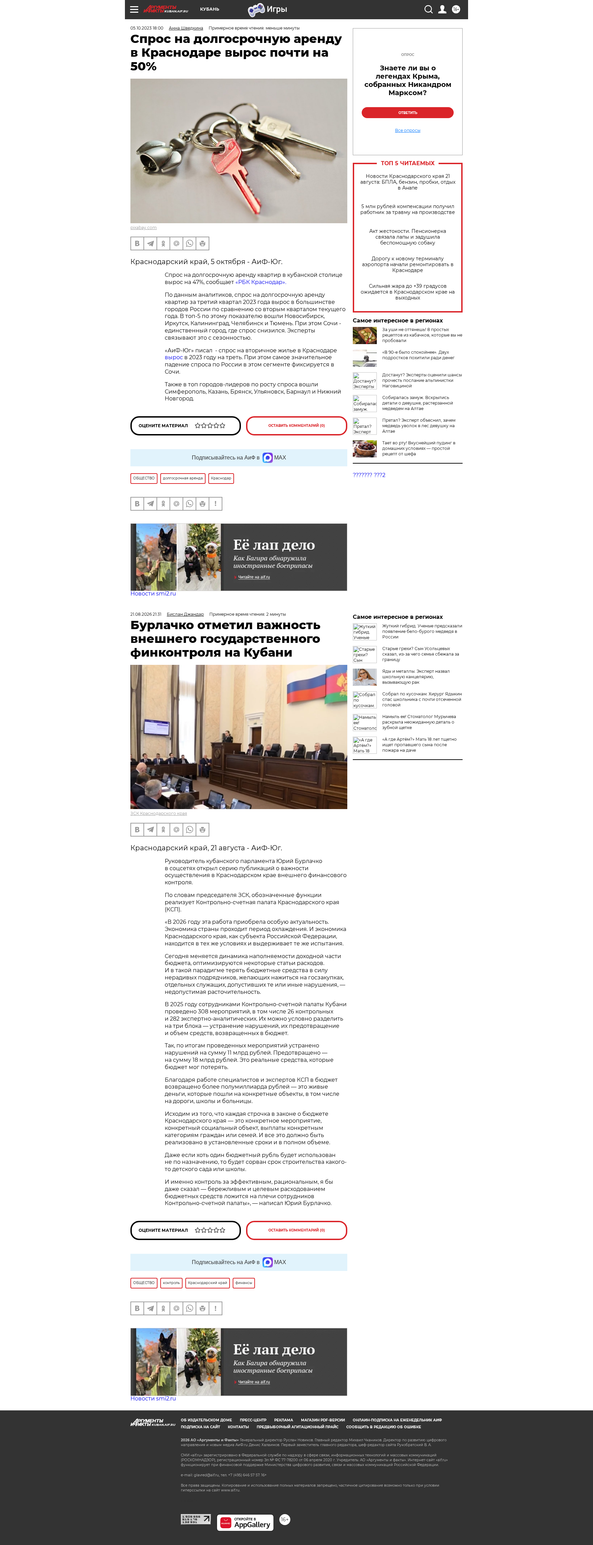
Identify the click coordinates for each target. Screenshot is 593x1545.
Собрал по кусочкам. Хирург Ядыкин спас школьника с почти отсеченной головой (422, 699)
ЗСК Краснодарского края (158, 813)
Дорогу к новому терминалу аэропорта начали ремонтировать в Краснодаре (408, 264)
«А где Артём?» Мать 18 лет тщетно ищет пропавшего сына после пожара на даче (419, 745)
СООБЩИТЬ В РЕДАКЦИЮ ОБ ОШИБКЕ (383, 1427)
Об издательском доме (206, 1420)
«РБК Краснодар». (260, 282)
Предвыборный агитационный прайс (297, 1427)
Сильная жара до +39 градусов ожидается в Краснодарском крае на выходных (408, 292)
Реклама (283, 1420)
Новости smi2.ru (153, 593)
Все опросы (407, 130)
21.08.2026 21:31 (145, 614)
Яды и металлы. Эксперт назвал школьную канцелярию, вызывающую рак (416, 677)
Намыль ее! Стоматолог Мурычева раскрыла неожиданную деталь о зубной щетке (419, 722)
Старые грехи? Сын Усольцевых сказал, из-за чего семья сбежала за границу (420, 654)
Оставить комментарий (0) (296, 425)
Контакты (238, 1427)
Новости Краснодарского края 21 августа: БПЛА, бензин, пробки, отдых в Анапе (407, 182)
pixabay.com (143, 227)
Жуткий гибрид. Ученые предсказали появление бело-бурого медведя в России (422, 631)
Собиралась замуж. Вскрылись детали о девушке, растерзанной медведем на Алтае (417, 403)
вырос (174, 357)
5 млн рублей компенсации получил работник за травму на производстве (407, 209)
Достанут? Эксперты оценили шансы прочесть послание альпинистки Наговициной (422, 380)
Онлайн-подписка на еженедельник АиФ (397, 1420)
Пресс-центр (253, 1420)
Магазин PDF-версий (323, 1420)
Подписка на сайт (200, 1427)
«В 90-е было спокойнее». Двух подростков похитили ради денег (418, 355)
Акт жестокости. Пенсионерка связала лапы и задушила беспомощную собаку (407, 237)
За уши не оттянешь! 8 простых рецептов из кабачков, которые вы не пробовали (422, 335)
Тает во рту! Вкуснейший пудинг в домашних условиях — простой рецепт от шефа (418, 448)
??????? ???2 (369, 475)
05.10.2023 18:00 (146, 28)
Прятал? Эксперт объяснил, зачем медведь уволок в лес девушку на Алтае (418, 426)
